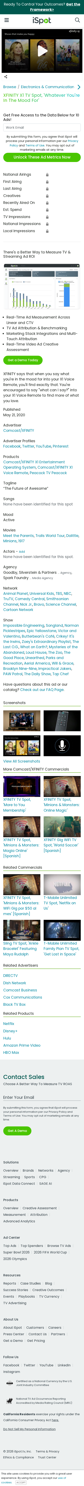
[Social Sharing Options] (5, 77)
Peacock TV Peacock (48, 472)
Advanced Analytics (19, 1221)
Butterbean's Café (38, 636)
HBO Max (11, 1052)
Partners (58, 1334)
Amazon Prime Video (21, 1045)
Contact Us (38, 1334)
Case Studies (30, 1283)
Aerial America (37, 663)
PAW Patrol (12, 674)
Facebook (12, 446)
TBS (59, 593)
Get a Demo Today (23, 360)
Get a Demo (13, 1340)
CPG (42, 1177)
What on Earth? (33, 647)
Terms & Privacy (47, 1451)
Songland (54, 625)
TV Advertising (14, 1303)
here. (55, 1420)
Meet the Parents (18, 535)
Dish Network (14, 983)
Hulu (7, 1038)
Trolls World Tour (50, 535)
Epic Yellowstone (41, 630)
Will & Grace (62, 663)
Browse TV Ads (59, 1245)
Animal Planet (15, 593)
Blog (48, 1283)
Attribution (39, 1214)
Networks (45, 1170)
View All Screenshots (21, 761)
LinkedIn (64, 1365)
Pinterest (61, 446)
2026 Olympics (15, 1259)
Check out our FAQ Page (42, 689)
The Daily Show (37, 674)
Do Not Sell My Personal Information (29, 1429)
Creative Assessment (40, 1208)
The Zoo (55, 652)
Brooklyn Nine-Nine (20, 668)
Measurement (14, 1214)
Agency (64, 1170)
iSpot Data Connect (19, 1183)
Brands (28, 1170)
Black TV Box (14, 1004)
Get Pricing (36, 1340)
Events (8, 1296)
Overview (10, 1170)
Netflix (8, 1023)
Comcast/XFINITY (18, 430)
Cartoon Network (18, 609)
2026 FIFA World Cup (50, 1252)
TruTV (8, 598)
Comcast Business (20, 990)
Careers (54, 1327)
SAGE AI (45, 1183)
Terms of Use (34, 145)
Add (22, 552)
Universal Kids (42, 593)
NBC (67, 593)
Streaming (11, 1177)
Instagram (11, 1371)
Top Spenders (32, 1245)
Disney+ (10, 1031)
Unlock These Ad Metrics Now (42, 157)
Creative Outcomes (48, 1290)
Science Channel (61, 604)
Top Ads (9, 1245)
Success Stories (15, 1290)
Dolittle (72, 535)
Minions (10, 541)
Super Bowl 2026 (16, 1252)
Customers (35, 1327)
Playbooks (26, 1296)
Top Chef (60, 674)
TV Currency (49, 1296)
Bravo (39, 604)
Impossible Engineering (23, 625)
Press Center (13, 1334)
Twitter (28, 446)
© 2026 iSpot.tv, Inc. (17, 1451)
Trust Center (47, 1457)
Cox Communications (22, 997)
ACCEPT (21, 1482)
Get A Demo (17, 1130)
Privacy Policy (58, 1112)
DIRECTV (10, 975)
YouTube (43, 446)
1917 (21, 541)
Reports (9, 1283)
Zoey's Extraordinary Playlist (46, 641)
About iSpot (12, 1327)
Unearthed (34, 657)
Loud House (36, 652)
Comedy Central (30, 598)
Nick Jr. (26, 604)
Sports (29, 1177)
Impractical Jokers (54, 668)
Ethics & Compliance (18, 1457)
